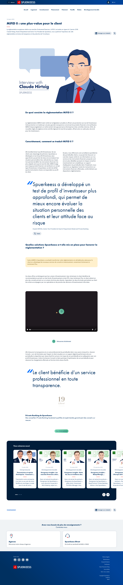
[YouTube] (27, 559)
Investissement (44, 10)
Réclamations (106, 559)
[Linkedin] (23, 559)
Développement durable (91, 10)
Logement (34, 10)
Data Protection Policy (104, 567)
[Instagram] (19, 559)
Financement (55, 10)
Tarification (107, 564)
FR (112, 2)
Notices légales (106, 557)
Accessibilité (107, 569)
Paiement (65, 10)
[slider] (60, 329)
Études (79, 10)
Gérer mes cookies (105, 571)
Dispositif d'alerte (105, 562)
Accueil (26, 10)
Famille (72, 10)
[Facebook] (15, 559)
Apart (108, 579)
